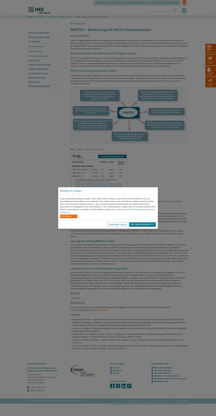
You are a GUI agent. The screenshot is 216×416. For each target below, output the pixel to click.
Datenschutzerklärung (132, 209)
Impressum (65, 212)
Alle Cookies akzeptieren (141, 224)
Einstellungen (66, 216)
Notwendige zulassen (118, 224)
